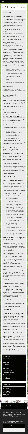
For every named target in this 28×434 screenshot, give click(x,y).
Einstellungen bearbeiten (14, 430)
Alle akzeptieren (14, 425)
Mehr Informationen (12, 422)
